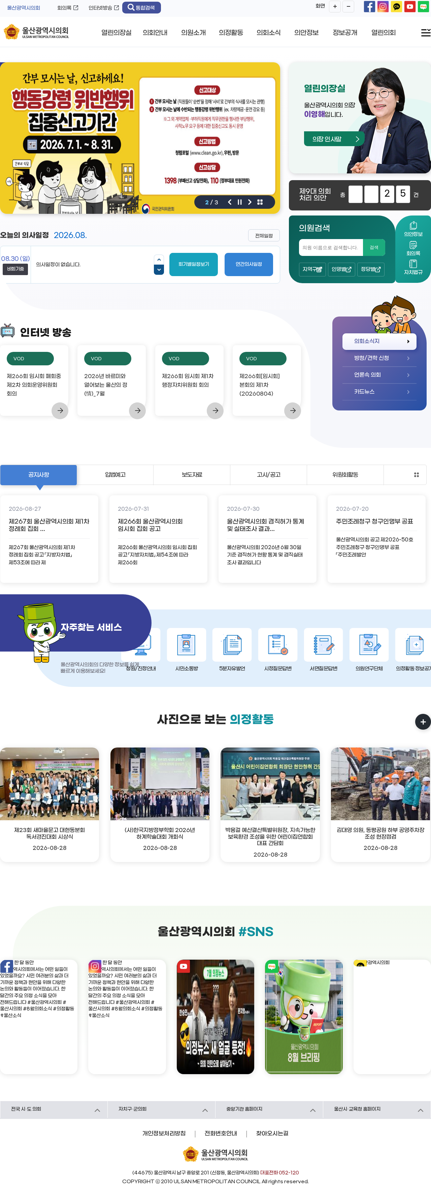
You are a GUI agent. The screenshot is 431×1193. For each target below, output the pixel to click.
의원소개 (193, 33)
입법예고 (115, 475)
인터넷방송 (100, 8)
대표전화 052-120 (279, 1173)
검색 (374, 247)
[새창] (369, 6)
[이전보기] (159, 260)
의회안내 (155, 33)
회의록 (64, 8)
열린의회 (383, 33)
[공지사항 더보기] (416, 475)
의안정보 (306, 33)
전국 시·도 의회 (26, 1109)
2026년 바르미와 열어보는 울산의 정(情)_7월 (105, 385)
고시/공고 (268, 475)
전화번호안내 (221, 1133)
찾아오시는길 (272, 1133)
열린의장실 (116, 33)
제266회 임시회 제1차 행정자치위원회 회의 (187, 380)
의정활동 (231, 33)
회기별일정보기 (193, 264)
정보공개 (345, 33)
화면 (320, 6)
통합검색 (145, 8)
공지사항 (38, 475)
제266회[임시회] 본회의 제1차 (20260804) (259, 385)
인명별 (339, 269)
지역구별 (312, 269)
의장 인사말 (326, 139)
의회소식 (269, 33)
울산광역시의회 (23, 8)
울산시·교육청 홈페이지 (357, 1109)
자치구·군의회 (132, 1109)
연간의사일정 (249, 264)
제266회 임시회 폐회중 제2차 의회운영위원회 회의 (34, 385)
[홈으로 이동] (36, 32)
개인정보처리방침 (164, 1133)
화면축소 (348, 6)
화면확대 (335, 6)
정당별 (368, 269)
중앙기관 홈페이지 (244, 1109)
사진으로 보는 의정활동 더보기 (423, 722)
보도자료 (192, 475)
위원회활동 (345, 475)
